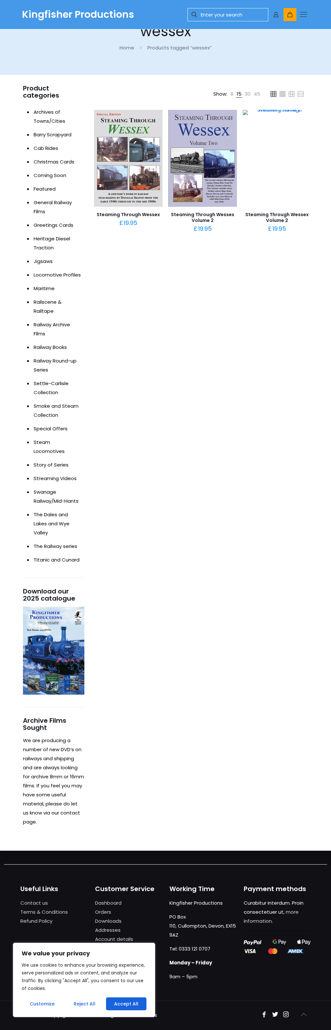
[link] (232, 94)
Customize (42, 1004)
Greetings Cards (53, 225)
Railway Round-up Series (55, 365)
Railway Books (50, 347)
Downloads (108, 921)
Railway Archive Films (52, 329)
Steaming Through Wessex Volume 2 (202, 217)
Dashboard (108, 902)
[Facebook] (264, 1015)
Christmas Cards (54, 161)
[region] (84, 980)
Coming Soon (50, 175)
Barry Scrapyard (52, 134)
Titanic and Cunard (57, 559)
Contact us (34, 902)
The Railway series (55, 546)
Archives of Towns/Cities (49, 116)
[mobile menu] (303, 14)
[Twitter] (275, 1015)
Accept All (126, 1004)
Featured (45, 188)
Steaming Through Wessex (128, 214)
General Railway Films (53, 207)
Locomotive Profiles (57, 274)
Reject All (84, 1004)
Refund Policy (36, 921)
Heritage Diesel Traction (52, 243)
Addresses (108, 930)
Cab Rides (46, 148)
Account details (114, 939)
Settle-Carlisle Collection (51, 388)
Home (127, 47)
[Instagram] (286, 1015)
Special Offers (51, 428)
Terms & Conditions (44, 912)
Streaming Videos (55, 478)
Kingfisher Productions (78, 14)
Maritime (44, 288)
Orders (103, 912)
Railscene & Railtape (47, 306)
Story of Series (51, 464)
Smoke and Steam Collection (56, 410)
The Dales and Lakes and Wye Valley (51, 523)
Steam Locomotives (49, 447)
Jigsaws (43, 261)
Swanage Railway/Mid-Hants (56, 496)
